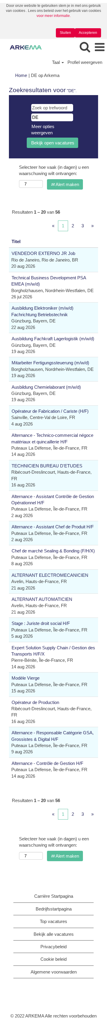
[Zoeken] (84, 47)
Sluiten (65, 33)
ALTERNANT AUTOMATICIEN (42, 599)
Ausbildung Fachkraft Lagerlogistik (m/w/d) (53, 338)
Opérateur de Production (35, 702)
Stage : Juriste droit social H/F (41, 623)
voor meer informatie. (54, 16)
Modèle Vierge (26, 678)
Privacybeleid (53, 946)
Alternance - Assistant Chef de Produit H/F (53, 526)
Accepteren (88, 33)
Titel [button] (16, 241)
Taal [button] (56, 62)
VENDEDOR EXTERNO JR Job (43, 253)
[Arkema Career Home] (23, 47)
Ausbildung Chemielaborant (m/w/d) (46, 387)
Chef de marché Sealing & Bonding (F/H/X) (53, 550)
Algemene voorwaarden (54, 971)
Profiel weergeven (84, 62)
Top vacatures (53, 921)
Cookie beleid (53, 959)
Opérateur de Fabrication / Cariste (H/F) (50, 411)
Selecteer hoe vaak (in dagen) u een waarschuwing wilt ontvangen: (54, 170)
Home (21, 75)
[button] (99, 47)
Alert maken (67, 184)
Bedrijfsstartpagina (54, 908)
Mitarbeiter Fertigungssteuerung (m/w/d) (50, 362)
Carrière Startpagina (53, 896)
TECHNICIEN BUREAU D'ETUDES (47, 465)
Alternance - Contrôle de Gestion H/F (47, 763)
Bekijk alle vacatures (54, 934)
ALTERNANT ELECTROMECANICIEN (50, 575)
